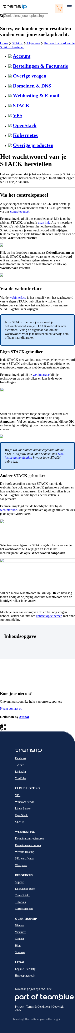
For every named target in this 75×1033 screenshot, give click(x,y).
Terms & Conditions (38, 1006)
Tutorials (20, 902)
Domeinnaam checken (28, 845)
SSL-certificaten (24, 858)
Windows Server (24, 801)
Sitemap (20, 952)
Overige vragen (29, 76)
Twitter (19, 765)
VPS (17, 115)
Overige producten (33, 145)
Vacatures (20, 932)
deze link (44, 222)
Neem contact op (11, 708)
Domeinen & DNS (32, 86)
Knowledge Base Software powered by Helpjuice (37, 1019)
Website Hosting (24, 851)
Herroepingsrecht (25, 975)
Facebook (20, 758)
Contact (19, 938)
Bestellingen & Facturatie (40, 66)
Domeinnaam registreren (29, 838)
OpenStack (24, 125)
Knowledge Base (25, 888)
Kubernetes (25, 135)
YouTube (20, 778)
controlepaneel (19, 211)
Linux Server (23, 808)
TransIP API (22, 895)
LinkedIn (20, 771)
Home (4, 43)
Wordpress (21, 865)
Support (19, 882)
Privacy (19, 1006)
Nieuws (19, 925)
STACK (17, 43)
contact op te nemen (49, 616)
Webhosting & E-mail (36, 95)
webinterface (17, 297)
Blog (18, 945)
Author (24, 717)
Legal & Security (25, 969)
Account (21, 56)
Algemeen (33, 43)
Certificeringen (24, 908)
